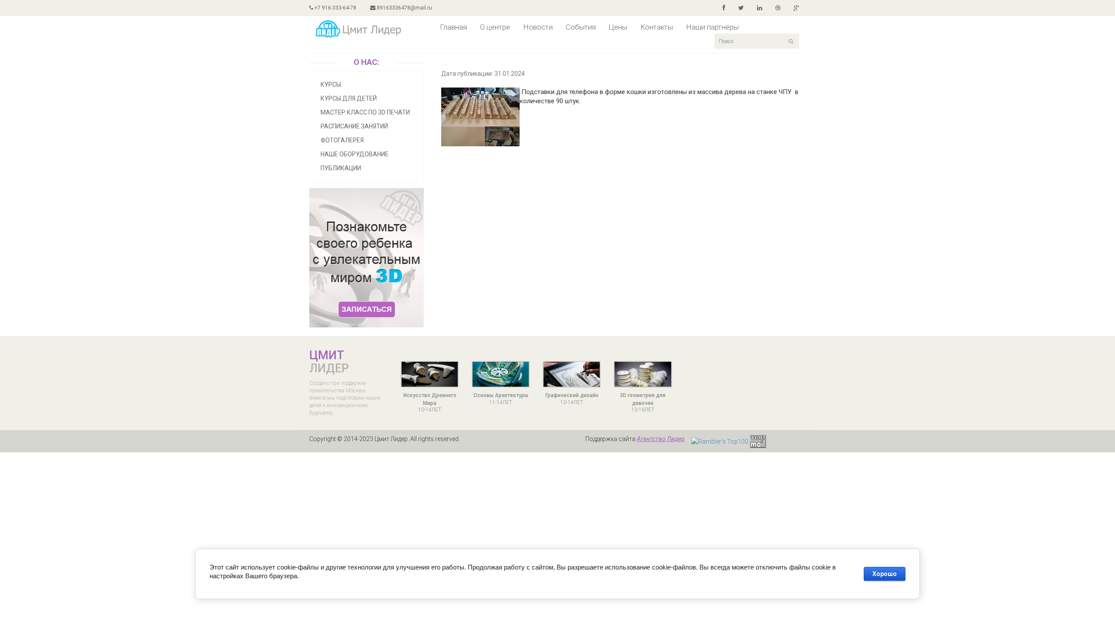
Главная (453, 27)
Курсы (331, 84)
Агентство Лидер (661, 438)
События (581, 27)
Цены (618, 27)
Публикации (341, 168)
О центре (495, 27)
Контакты (656, 27)
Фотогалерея (342, 140)
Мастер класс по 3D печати (365, 112)
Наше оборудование (355, 154)
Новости (538, 27)
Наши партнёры (712, 27)
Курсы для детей (349, 98)
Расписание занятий (354, 126)
